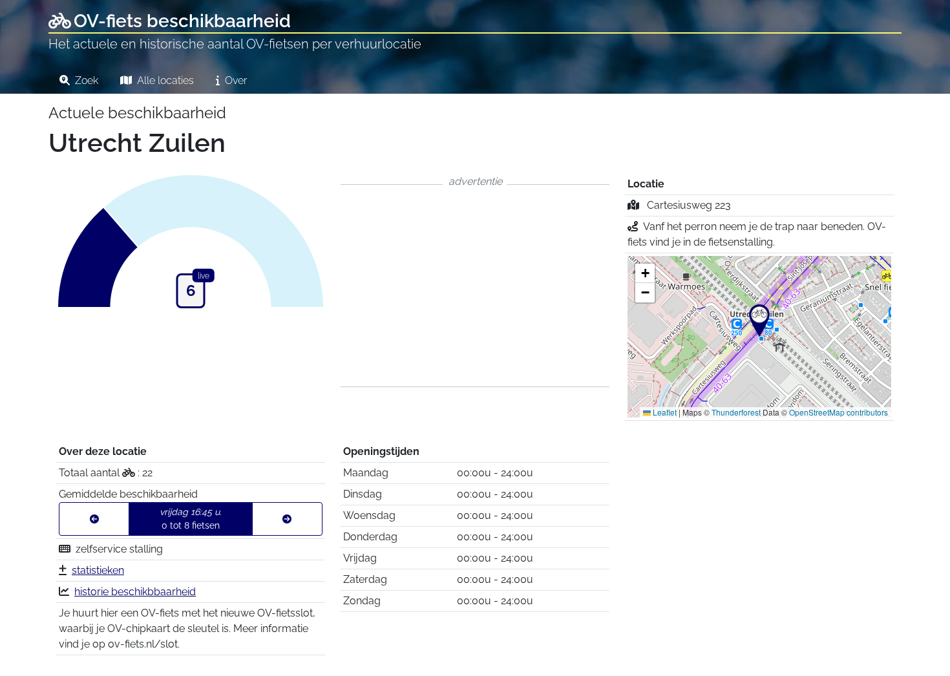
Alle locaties (164, 80)
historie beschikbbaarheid (135, 592)
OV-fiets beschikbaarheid (182, 21)
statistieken (98, 570)
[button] (759, 320)
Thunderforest (736, 412)
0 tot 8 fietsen (191, 519)
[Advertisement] (475, 285)
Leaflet (664, 412)
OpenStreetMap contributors (838, 412)
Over (234, 80)
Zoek (85, 80)
